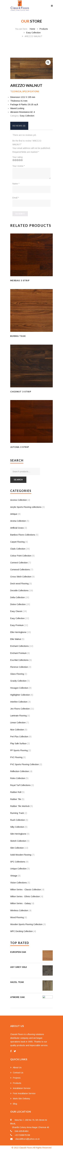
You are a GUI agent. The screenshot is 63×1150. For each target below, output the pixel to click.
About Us (17, 1067)
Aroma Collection (18, 521)
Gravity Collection (18, 681)
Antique (13, 514)
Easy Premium (17, 625)
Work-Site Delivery (21, 1098)
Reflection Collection (19, 771)
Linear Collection (18, 722)
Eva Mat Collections (19, 660)
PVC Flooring (16, 757)
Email (15, 197)
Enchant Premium (18, 653)
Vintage (13, 876)
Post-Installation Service (24, 1093)
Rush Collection (17, 820)
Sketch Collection (18, 841)
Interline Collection (18, 702)
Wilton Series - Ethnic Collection (25, 896)
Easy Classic (16, 611)
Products (44, 29)
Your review (18, 166)
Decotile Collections (19, 590)
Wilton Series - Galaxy (20, 903)
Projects (17, 1078)
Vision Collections (18, 882)
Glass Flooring (17, 674)
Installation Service (21, 1088)
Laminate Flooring (18, 715)
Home (32, 29)
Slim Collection (17, 848)
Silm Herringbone (18, 834)
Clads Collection (17, 549)
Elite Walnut (15, 639)
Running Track (17, 813)
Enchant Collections (19, 646)
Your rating (17, 157)
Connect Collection (19, 562)
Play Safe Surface (18, 743)
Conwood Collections (20, 569)
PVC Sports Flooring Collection (24, 764)
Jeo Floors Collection (20, 709)
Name (15, 183)
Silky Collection (17, 827)
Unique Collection (18, 868)
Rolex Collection (17, 778)
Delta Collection (17, 597)
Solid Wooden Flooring (20, 855)
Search (18, 480)
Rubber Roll (15, 792)
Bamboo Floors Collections (22, 535)
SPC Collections (17, 862)
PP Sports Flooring (19, 750)
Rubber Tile (15, 799)
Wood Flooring (17, 917)
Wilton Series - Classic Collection (25, 889)
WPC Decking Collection (21, 931)
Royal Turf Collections (20, 785)
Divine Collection (18, 604)
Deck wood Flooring (19, 583)
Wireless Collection (19, 910)
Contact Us (18, 1072)
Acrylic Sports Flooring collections (25, 507)
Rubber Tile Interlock (20, 806)
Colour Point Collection (20, 556)
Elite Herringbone (18, 632)
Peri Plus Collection (19, 736)
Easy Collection (33, 32)
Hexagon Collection (19, 688)
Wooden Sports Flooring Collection (26, 924)
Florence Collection (19, 667)
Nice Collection (17, 729)
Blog (15, 1104)
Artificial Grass (17, 528)
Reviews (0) (18, 126)
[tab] (19, 126)
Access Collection (18, 500)
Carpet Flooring (17, 542)
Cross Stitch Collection (20, 576)
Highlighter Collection (20, 695)
